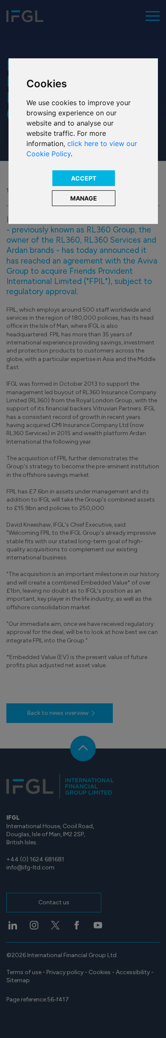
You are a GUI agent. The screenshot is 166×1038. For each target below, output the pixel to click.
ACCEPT (83, 178)
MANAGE (83, 198)
